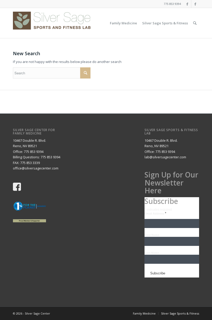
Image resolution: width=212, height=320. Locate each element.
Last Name (152, 252)
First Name (152, 235)
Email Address (155, 213)
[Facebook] (187, 4)
